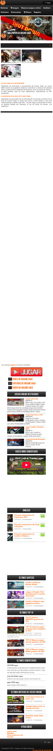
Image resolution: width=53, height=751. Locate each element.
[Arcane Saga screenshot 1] (11, 62)
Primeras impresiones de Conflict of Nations (24, 535)
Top (48, 742)
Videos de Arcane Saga (22, 388)
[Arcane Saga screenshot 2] (31, 62)
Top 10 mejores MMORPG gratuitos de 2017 (34, 619)
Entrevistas (16, 12)
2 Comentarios (27, 538)
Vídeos (28, 12)
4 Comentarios (39, 654)
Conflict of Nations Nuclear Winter (32, 583)
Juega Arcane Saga (26, 371)
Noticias (4, 8)
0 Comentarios (27, 519)
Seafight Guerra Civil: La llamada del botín (35, 707)
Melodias (10, 733)
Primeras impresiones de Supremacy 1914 (24, 516)
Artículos (5, 12)
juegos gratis (12, 731)
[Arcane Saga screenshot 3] (11, 77)
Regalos (37, 12)
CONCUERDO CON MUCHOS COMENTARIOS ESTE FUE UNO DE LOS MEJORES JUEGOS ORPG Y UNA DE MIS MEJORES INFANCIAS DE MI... (26, 670)
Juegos (15, 8)
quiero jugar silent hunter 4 (17, 685)
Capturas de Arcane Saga (24, 383)
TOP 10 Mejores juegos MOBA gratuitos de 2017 (35, 650)
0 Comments (38, 701)
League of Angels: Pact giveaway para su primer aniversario (35, 594)
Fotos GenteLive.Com (15, 735)
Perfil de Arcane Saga (22, 379)
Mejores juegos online (31, 8)
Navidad (10, 737)
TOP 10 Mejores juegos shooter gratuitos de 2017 (35, 641)
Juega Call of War (31, 399)
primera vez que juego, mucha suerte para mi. (24, 679)
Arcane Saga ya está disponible (12, 83)
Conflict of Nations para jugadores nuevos (34, 602)
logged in (13, 365)
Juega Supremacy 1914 (34, 415)
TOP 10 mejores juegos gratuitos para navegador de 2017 (35, 629)
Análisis (46, 8)
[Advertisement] (26, 234)
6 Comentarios (39, 623)
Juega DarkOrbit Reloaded (35, 439)
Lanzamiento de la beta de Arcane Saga (15, 96)
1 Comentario (26, 529)
